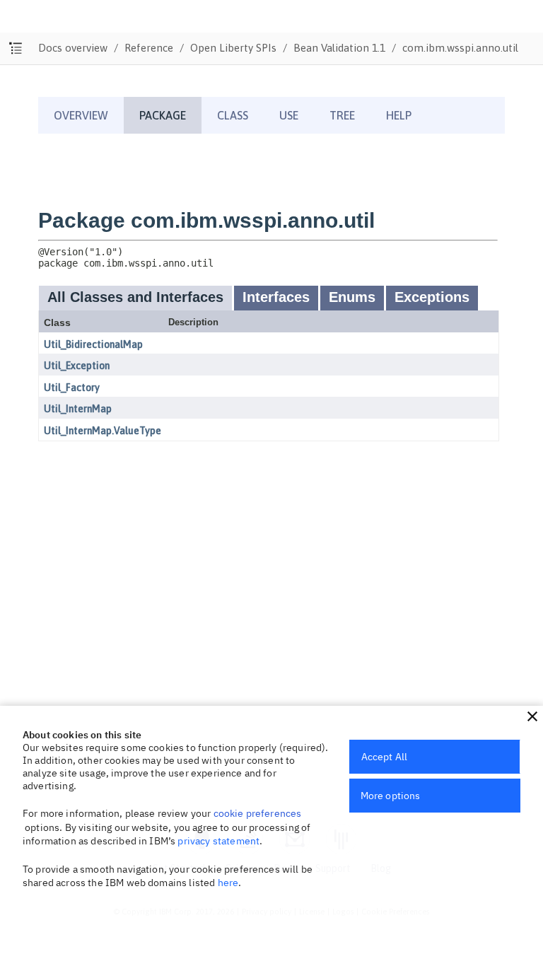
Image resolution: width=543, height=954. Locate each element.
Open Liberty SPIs (233, 48)
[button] (532, 716)
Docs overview (72, 48)
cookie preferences (258, 813)
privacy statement (218, 840)
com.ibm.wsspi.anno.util (460, 48)
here (228, 882)
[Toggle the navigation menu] (16, 48)
